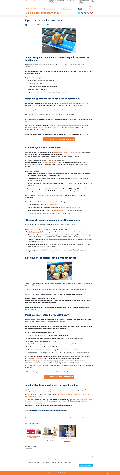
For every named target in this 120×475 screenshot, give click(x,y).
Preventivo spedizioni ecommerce (61, 139)
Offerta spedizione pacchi (33, 436)
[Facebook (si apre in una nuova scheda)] (82, 13)
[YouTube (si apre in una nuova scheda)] (91, 13)
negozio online (36, 110)
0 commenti (52, 24)
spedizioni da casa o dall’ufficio (67, 394)
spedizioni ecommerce (36, 358)
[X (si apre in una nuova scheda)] (79, 13)
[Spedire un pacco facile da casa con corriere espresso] (36, 1)
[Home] (26, 16)
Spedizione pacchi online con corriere (68, 439)
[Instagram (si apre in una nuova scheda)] (85, 13)
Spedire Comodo (42, 410)
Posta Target (65, 207)
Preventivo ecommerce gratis (61, 377)
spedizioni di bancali (44, 195)
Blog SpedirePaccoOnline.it (43, 12)
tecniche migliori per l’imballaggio (37, 401)
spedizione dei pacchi (70, 103)
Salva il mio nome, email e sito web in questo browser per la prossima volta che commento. (50, 462)
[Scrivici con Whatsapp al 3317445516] (113, 473)
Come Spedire (34, 410)
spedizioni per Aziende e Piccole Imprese (66, 152)
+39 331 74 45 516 (47, 250)
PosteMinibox (58, 210)
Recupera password (31, 8)
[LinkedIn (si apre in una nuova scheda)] (88, 13)
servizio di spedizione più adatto (81, 399)
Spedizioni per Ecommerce (43, 16)
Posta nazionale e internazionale (38, 213)
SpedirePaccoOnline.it (31, 24)
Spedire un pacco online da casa (50, 438)
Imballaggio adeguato (35, 232)
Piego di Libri (53, 204)
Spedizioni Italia (50, 410)
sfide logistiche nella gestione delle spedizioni (72, 125)
